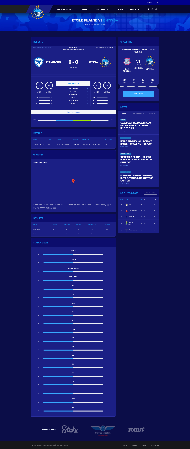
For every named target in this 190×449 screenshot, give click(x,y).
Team (84, 9)
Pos (121, 199)
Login (157, 2)
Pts (155, 199)
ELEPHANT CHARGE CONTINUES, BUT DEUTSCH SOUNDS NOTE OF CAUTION (136, 178)
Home (125, 445)
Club (127, 199)
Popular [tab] (152, 113)
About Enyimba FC (65, 9)
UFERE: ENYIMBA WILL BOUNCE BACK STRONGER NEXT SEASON (136, 142)
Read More (138, 93)
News (120, 9)
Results (134, 445)
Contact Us (135, 9)
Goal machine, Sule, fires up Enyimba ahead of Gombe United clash (136, 125)
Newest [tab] (124, 113)
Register (149, 2)
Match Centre (102, 9)
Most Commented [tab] (138, 113)
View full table (150, 193)
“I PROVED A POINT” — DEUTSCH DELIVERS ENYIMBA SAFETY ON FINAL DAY (136, 160)
